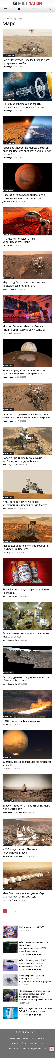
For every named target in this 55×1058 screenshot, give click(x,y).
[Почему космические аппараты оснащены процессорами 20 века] (27, 86)
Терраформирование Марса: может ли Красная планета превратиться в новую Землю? (27, 151)
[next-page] (15, 911)
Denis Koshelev (9, 508)
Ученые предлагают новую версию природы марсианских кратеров (24, 372)
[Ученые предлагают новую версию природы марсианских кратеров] (27, 353)
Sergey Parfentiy (10, 900)
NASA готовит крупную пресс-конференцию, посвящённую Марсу (25, 503)
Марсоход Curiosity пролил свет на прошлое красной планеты (24, 284)
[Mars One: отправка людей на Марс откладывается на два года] (27, 876)
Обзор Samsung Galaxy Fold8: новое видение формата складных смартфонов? (32, 963)
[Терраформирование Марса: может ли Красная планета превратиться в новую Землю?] (27, 130)
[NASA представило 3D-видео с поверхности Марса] (27, 832)
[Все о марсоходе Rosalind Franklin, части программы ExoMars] (27, 43)
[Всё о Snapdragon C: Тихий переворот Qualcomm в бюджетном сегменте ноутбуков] (10, 980)
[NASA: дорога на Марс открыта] (27, 704)
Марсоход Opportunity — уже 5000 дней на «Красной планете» (26, 547)
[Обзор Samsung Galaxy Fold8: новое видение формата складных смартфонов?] (10, 965)
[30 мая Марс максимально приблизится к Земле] (27, 744)
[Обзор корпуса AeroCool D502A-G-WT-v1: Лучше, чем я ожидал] (10, 1013)
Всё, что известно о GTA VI (31, 927)
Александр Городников (13, 812)
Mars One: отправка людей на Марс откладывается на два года (24, 895)
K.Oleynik (7, 768)
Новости (7, 757)
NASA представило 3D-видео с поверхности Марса (21, 851)
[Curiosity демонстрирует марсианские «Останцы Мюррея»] (27, 660)
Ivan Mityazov (8, 552)
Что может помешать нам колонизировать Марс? (19, 240)
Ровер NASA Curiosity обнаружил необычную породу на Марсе (22, 459)
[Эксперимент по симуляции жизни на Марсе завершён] (27, 616)
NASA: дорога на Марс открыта (21, 721)
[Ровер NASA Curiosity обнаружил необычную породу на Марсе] (27, 441)
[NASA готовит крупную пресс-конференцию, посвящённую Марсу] (27, 484)
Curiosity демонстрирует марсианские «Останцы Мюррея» (26, 679)
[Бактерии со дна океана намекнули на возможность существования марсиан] (27, 397)
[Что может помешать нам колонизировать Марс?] (27, 221)
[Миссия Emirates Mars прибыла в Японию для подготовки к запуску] (27, 309)
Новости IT (8, 278)
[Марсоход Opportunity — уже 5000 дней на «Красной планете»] (27, 528)
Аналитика (8, 190)
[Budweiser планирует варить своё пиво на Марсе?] (27, 572)
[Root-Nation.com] (27, 3)
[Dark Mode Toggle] (51, 1049)
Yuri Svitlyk (7, 67)
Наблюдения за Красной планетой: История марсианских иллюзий (24, 196)
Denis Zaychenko (10, 596)
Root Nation (7, 18)
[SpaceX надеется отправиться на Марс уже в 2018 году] (27, 788)
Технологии (8, 55)
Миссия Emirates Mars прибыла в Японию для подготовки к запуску (24, 328)
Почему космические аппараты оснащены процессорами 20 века (23, 105)
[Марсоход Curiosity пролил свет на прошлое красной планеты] (27, 265)
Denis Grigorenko (10, 465)
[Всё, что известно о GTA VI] (10, 932)
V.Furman (7, 724)
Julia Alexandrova (10, 201)
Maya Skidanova (9, 289)
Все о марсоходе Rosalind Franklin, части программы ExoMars (27, 61)
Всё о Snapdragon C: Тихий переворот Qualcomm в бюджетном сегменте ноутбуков (35, 979)
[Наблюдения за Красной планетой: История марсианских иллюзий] (27, 177)
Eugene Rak (7, 333)
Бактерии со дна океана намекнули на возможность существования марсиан (26, 416)
